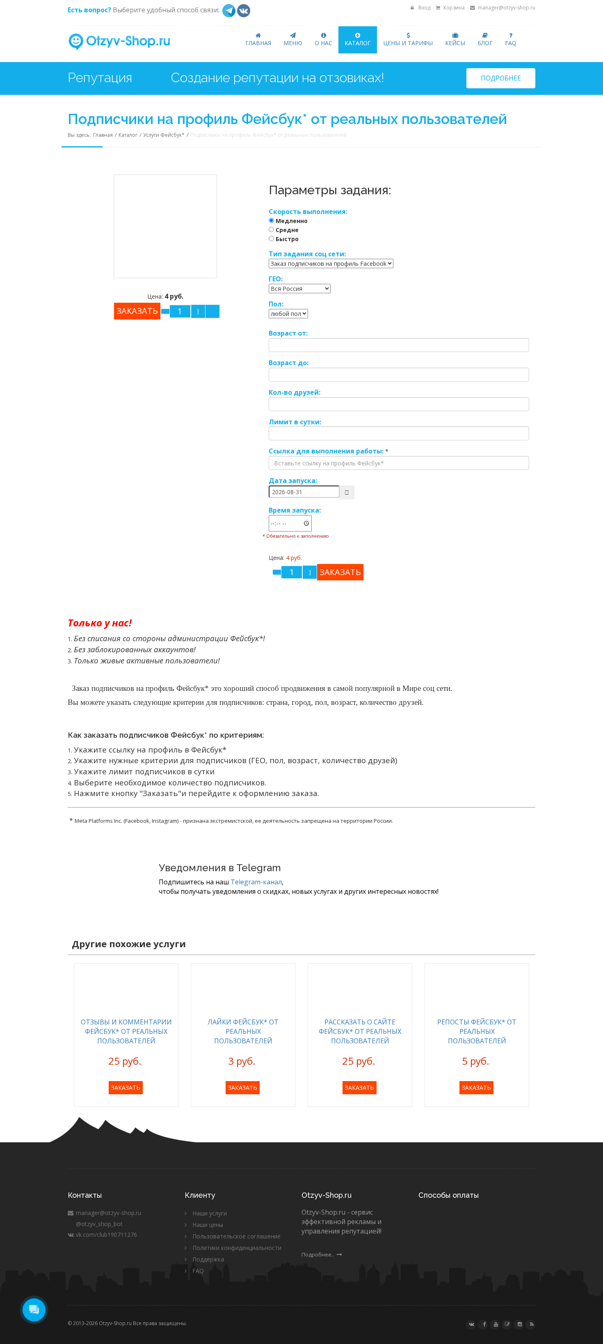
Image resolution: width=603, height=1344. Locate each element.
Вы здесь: (80, 134)
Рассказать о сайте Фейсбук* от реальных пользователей (360, 1031)
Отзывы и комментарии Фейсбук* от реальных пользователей (126, 1031)
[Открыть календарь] (346, 492)
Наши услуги (209, 1213)
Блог (485, 43)
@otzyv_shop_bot (98, 1224)
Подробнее (501, 78)
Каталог (358, 43)
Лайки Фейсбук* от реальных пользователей (243, 1031)
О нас (323, 43)
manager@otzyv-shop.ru (506, 7)
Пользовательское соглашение (236, 1236)
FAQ (510, 43)
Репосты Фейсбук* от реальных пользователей (476, 1031)
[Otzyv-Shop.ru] (126, 42)
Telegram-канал (256, 881)
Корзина (453, 7)
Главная (258, 43)
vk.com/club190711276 (105, 1234)
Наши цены (207, 1225)
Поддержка (208, 1259)
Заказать (125, 1087)
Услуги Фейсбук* (164, 134)
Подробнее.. (318, 1254)
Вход (423, 7)
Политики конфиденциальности (236, 1248)
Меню (292, 43)
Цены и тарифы (408, 43)
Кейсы (455, 43)
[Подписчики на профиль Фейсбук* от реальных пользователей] (165, 225)
